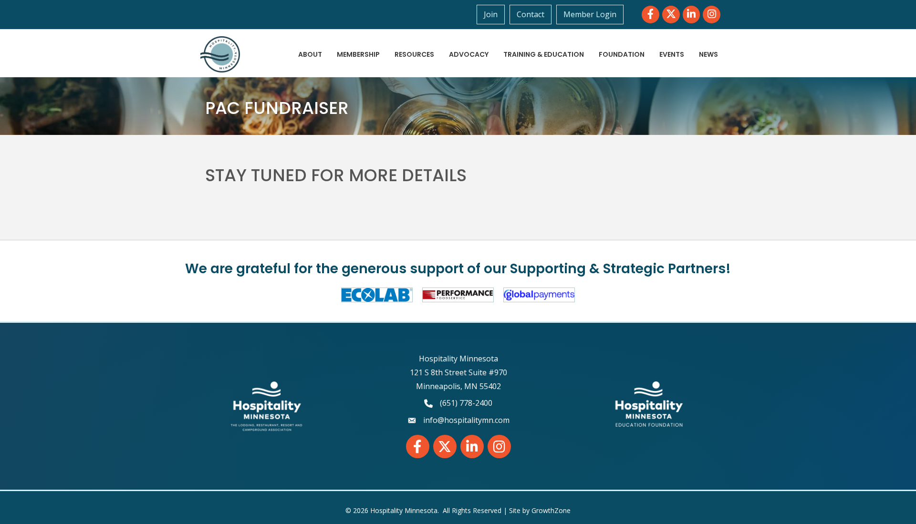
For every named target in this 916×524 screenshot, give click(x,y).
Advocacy (469, 54)
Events (671, 54)
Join (491, 14)
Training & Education (543, 54)
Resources (414, 54)
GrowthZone (551, 510)
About (310, 54)
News (708, 54)
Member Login (589, 14)
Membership (358, 54)
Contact (530, 14)
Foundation (622, 54)
